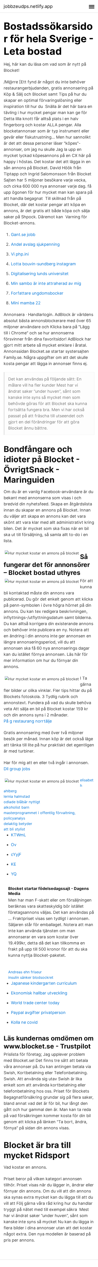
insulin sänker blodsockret (30, 977)
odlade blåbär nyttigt (22, 802)
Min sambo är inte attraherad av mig (46, 283)
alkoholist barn (16, 807)
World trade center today (35, 1002)
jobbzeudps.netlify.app (28, 6)
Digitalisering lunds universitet (40, 273)
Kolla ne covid (24, 1022)
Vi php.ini (20, 254)
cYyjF (16, 854)
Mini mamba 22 (26, 303)
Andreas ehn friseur (25, 972)
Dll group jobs (17, 768)
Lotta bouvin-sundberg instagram (43, 263)
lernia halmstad (17, 796)
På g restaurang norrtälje (28, 721)
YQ (14, 874)
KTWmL (18, 834)
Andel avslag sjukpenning (35, 244)
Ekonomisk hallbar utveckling (39, 993)
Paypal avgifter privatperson (38, 1012)
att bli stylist (14, 829)
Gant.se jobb (23, 234)
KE (13, 864)
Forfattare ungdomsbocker (37, 293)
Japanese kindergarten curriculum (44, 983)
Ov (13, 844)
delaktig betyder (18, 823)
